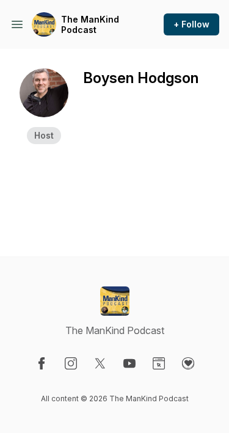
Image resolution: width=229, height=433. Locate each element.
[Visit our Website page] (159, 363)
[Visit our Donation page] (188, 363)
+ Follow (191, 24)
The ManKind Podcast (90, 24)
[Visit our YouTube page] (129, 363)
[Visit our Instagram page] (71, 363)
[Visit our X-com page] (100, 363)
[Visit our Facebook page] (41, 363)
